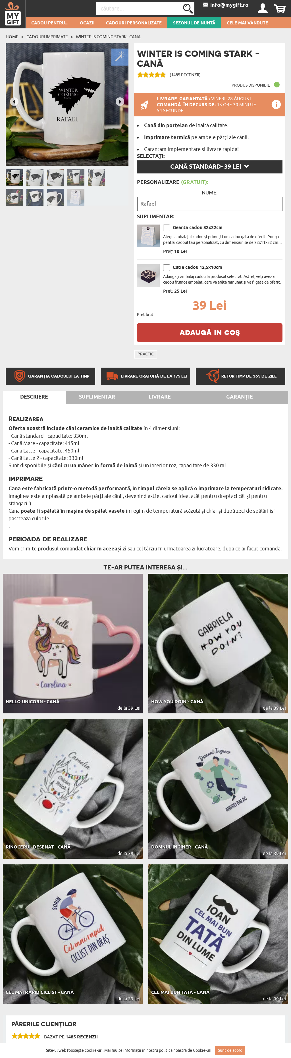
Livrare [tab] (160, 397)
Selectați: (151, 156)
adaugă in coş (210, 332)
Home (12, 36)
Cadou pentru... (49, 23)
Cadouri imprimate (47, 36)
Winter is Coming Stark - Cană (108, 36)
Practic (146, 354)
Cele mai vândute (247, 23)
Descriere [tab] (34, 397)
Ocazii (87, 23)
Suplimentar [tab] (97, 397)
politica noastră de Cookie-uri (185, 1050)
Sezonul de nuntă (194, 23)
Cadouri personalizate (134, 23)
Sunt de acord (230, 1050)
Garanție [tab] (239, 397)
